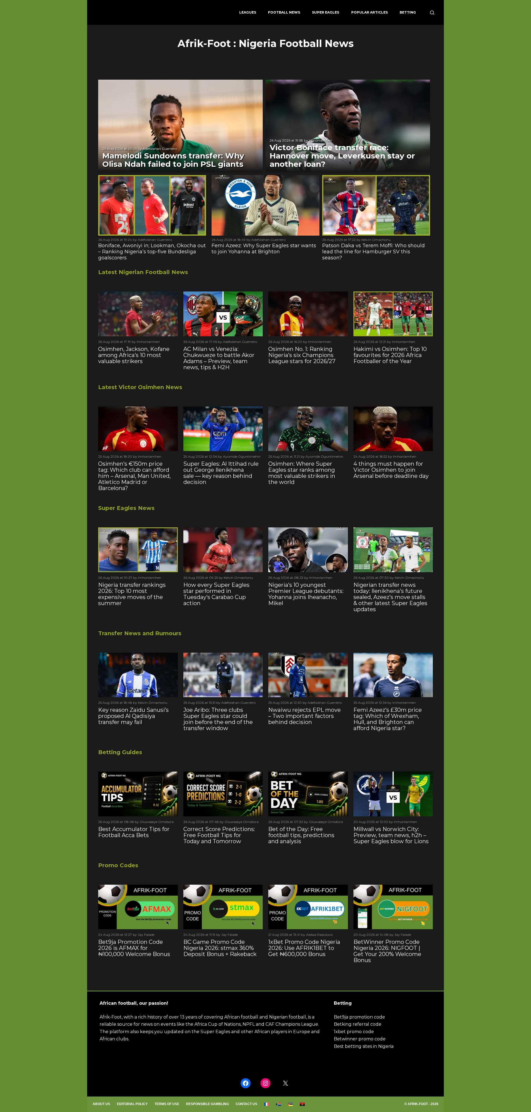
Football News (284, 12)
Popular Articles (369, 12)
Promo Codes (118, 865)
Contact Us (246, 1104)
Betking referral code (357, 1024)
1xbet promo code (354, 1031)
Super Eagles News (126, 508)
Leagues (247, 12)
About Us (101, 1104)
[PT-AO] (302, 1104)
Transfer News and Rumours (139, 633)
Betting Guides (120, 752)
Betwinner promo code (360, 1038)
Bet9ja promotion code (359, 1017)
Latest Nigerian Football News (143, 272)
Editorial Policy (132, 1104)
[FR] (267, 1104)
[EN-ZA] (279, 1104)
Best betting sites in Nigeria (364, 1046)
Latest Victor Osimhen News (140, 387)
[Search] (432, 13)
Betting (408, 12)
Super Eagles (325, 12)
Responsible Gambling (207, 1104)
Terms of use (167, 1104)
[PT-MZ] (290, 1104)
